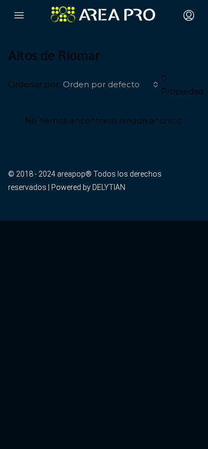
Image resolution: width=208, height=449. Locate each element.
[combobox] (110, 84)
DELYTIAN (108, 187)
